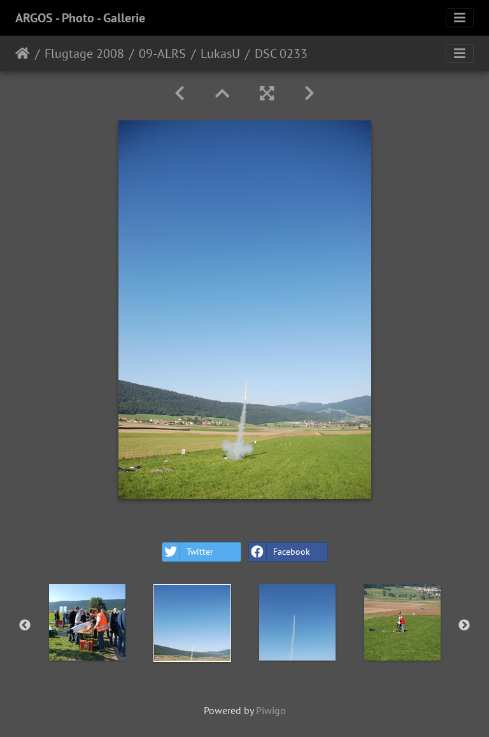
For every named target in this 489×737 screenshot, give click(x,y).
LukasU (220, 53)
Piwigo (271, 710)
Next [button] (464, 625)
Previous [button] (24, 625)
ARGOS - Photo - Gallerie (80, 18)
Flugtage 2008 (84, 53)
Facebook (291, 551)
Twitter (200, 551)
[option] (86, 622)
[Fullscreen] (266, 93)
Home (22, 53)
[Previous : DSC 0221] (179, 93)
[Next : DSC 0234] (309, 93)
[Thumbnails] (222, 93)
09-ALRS (162, 53)
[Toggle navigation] (460, 17)
